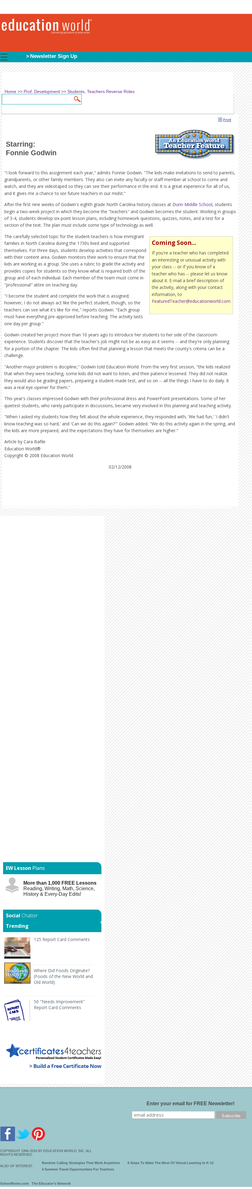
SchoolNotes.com (14, 1183)
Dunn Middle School (192, 204)
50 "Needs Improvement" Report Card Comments (59, 1004)
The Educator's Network (51, 1183)
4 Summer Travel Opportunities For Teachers (78, 1169)
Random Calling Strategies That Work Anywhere (81, 1163)
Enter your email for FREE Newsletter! (190, 1103)
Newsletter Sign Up (53, 56)
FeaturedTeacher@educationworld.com (191, 301)
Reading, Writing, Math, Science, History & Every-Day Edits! (59, 888)
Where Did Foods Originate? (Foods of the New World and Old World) (63, 976)
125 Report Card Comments (62, 939)
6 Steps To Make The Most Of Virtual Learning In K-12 (171, 1163)
